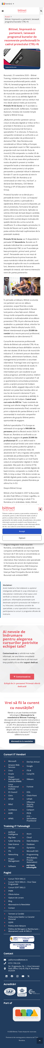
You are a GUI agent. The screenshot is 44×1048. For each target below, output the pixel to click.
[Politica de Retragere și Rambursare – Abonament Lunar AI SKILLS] (6, 930)
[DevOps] (6, 848)
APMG (10, 818)
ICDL (29, 792)
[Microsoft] (6, 761)
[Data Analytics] (24, 841)
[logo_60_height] (22, 11)
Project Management (13, 860)
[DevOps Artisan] (24, 762)
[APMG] (6, 819)
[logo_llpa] (26, 1014)
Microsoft (12, 761)
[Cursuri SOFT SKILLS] (6, 887)
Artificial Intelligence (13, 833)
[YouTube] (23, 976)
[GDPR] (6, 922)
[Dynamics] (24, 848)
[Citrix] (6, 795)
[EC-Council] (6, 792)
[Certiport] (24, 810)
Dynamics (31, 847)
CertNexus (12, 809)
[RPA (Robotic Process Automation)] (24, 860)
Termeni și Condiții (16, 913)
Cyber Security (14, 841)
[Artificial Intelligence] (6, 833)
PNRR (10, 891)
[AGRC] (6, 813)
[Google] (24, 766)
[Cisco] (6, 770)
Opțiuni (22, 538)
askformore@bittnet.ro (18, 960)
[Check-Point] (24, 795)
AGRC (10, 813)
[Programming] (24, 855)
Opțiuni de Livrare (16, 897)
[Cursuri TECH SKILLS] (6, 879)
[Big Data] (6, 838)
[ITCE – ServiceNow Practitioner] (24, 819)
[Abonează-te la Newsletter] (6, 904)
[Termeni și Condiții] (6, 914)
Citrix (10, 795)
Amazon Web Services (13, 766)
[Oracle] (6, 774)
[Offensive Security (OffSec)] (24, 804)
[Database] (24, 844)
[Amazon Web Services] (6, 766)
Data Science (13, 844)
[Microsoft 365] (24, 851)
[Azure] (24, 834)
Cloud (29, 837)
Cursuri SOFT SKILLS (16, 887)
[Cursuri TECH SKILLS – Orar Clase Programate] (6, 883)
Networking (13, 854)
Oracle (11, 774)
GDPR (10, 922)
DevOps (11, 847)
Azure (29, 833)
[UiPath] (24, 799)
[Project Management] (6, 860)
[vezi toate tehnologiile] (24, 866)
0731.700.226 (14, 963)
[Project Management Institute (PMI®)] (6, 779)
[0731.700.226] (6, 963)
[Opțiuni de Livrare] (6, 898)
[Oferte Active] (6, 894)
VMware (30, 779)
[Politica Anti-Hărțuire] (6, 926)
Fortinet (30, 786)
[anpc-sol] (22, 946)
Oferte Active (13, 894)
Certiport (30, 809)
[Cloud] (24, 838)
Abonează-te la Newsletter (19, 904)
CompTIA (30, 774)
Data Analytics (32, 841)
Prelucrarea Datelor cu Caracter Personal (21, 918)
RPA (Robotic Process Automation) (32, 859)
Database (30, 844)
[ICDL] (24, 792)
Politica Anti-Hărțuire (17, 926)
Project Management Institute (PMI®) (14, 779)
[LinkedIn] (6, 976)
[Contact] (6, 908)
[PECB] (24, 813)
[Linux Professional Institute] (6, 787)
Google (30, 766)
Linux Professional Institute (13, 786)
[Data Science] (6, 844)
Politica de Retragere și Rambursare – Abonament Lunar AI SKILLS (24, 930)
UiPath (29, 799)
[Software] (6, 866)
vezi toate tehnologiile (31, 866)
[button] (40, 509)
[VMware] (24, 779)
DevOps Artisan (33, 762)
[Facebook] (12, 976)
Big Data (11, 837)
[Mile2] (6, 804)
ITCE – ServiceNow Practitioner (32, 818)
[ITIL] (6, 851)
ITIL (9, 851)
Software (12, 866)
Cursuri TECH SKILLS (16, 879)
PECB (29, 813)
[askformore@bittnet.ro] (6, 960)
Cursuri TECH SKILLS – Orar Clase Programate (22, 883)
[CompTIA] (24, 774)
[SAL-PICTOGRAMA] (22, 939)
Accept (22, 531)
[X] (28, 976)
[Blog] (6, 901)
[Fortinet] (24, 787)
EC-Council (12, 792)
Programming (32, 854)
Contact (11, 908)
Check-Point (32, 795)
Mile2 (10, 804)
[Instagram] (17, 976)
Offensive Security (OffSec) (31, 804)
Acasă (7, 16)
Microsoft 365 (32, 851)
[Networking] (6, 855)
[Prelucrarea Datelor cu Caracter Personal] (6, 918)
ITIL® (29, 770)
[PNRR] (6, 891)
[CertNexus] (6, 810)
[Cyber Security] (6, 841)
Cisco (10, 770)
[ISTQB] (6, 799)
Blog (10, 901)
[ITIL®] (24, 770)
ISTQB (10, 799)
